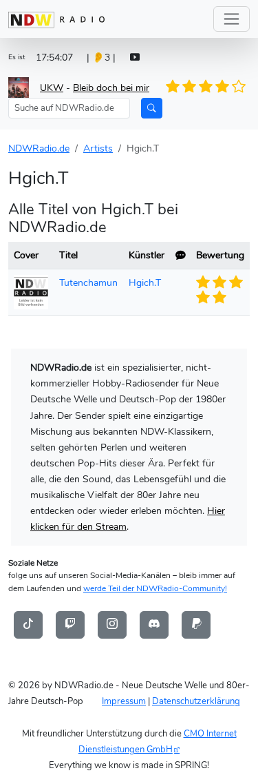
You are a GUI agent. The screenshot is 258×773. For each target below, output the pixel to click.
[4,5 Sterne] (234, 86)
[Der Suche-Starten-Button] (151, 108)
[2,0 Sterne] (194, 86)
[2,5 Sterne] (201, 86)
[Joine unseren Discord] (154, 624)
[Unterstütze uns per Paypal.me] (196, 624)
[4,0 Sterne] (226, 86)
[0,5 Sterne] (170, 86)
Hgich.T (145, 282)
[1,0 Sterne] (178, 86)
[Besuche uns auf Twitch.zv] (70, 624)
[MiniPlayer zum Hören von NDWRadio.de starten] (134, 57)
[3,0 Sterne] (210, 86)
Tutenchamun (88, 282)
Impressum (124, 701)
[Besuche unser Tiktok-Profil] (28, 624)
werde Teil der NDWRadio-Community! (155, 588)
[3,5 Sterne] (218, 86)
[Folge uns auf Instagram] (112, 624)
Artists (98, 148)
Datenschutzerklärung (196, 701)
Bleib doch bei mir (111, 87)
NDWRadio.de (38, 148)
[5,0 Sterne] (241, 86)
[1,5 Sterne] (186, 86)
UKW (51, 87)
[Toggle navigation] (231, 19)
